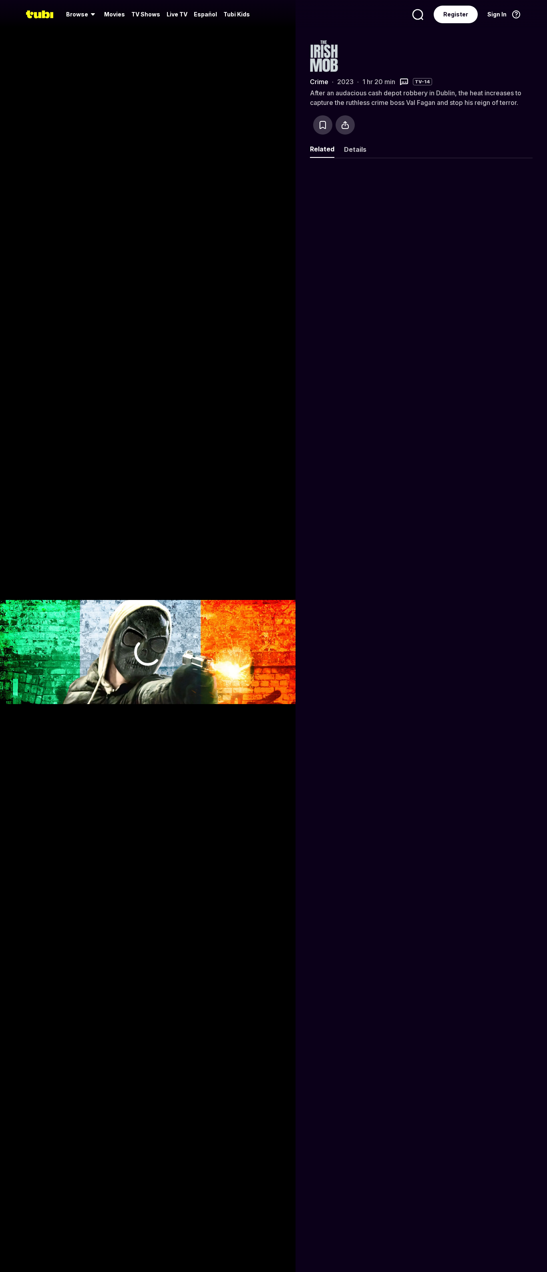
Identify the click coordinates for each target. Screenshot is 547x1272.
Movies (114, 14)
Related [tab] (322, 149)
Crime (319, 82)
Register (455, 14)
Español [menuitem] (205, 14)
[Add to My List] (322, 125)
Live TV (177, 14)
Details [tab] (355, 149)
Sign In (497, 14)
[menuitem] (82, 14)
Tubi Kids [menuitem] (236, 14)
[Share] (345, 125)
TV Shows (145, 14)
